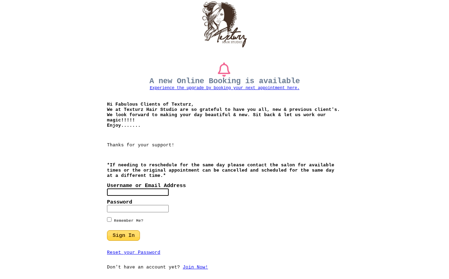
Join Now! (195, 267)
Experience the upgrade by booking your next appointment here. (225, 88)
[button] (123, 235)
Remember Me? (127, 221)
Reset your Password (133, 252)
